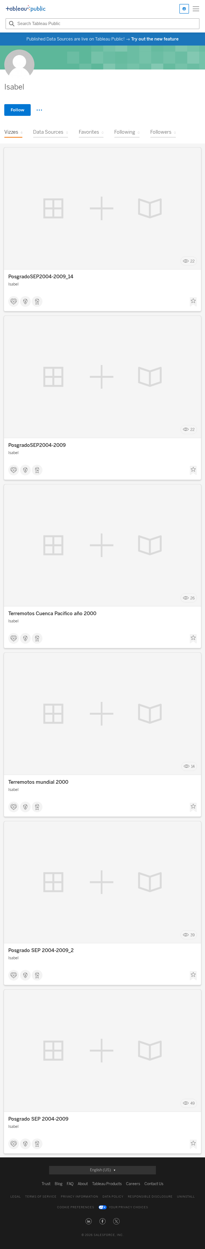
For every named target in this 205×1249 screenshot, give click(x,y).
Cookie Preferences (75, 1207)
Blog (58, 1184)
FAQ (70, 1184)
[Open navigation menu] (196, 8)
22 (192, 261)
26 (192, 598)
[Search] (11, 24)
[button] (88, 1221)
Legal (15, 1196)
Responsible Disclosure (150, 1196)
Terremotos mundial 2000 (38, 782)
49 (192, 1103)
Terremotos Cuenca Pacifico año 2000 (52, 614)
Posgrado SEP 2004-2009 (38, 1119)
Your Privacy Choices (128, 1207)
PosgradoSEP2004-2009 (37, 445)
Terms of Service (41, 1196)
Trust (46, 1184)
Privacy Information (79, 1196)
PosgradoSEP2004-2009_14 (40, 277)
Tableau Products (107, 1184)
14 (193, 766)
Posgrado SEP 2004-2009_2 (41, 950)
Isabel (13, 284)
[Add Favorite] (193, 302)
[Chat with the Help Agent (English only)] (184, 9)
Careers (133, 1184)
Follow (17, 110)
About (83, 1184)
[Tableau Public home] (25, 8)
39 (192, 935)
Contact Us (153, 1184)
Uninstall (186, 1196)
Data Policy (113, 1196)
